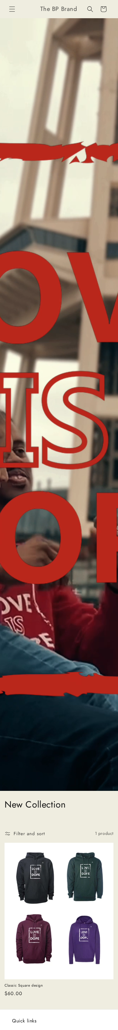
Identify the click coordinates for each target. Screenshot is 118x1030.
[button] (12, 9)
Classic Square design (24, 985)
